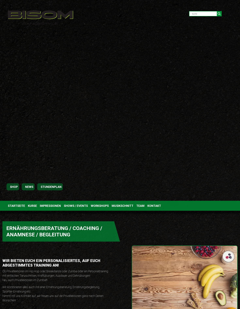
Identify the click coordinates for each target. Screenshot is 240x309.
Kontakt (154, 205)
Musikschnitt (122, 205)
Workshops (100, 205)
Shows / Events (76, 205)
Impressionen (50, 205)
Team (140, 205)
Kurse (32, 205)
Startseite (16, 205)
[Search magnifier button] (219, 13)
